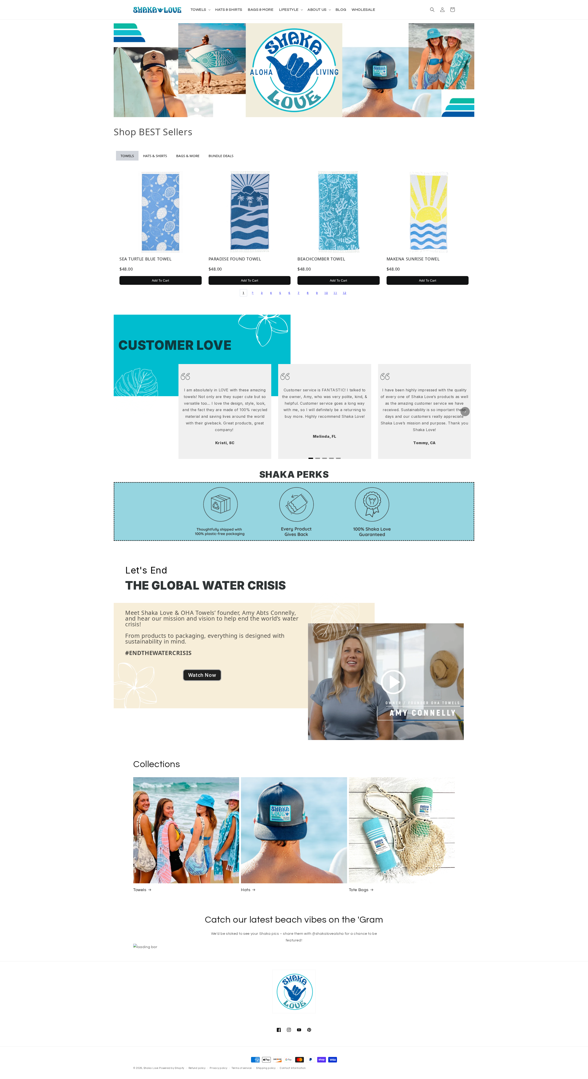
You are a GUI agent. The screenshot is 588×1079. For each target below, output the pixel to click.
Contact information (292, 1068)
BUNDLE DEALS (221, 155)
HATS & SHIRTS (155, 155)
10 (326, 292)
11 (335, 292)
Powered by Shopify (171, 1068)
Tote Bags (359, 890)
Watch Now (202, 675)
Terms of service (242, 1068)
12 (344, 292)
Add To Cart (160, 280)
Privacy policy (218, 1068)
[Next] (465, 411)
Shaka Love (151, 1068)
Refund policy (197, 1068)
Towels (140, 890)
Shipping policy (266, 1068)
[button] (200, 10)
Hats (245, 890)
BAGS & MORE (187, 155)
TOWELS (127, 155)
